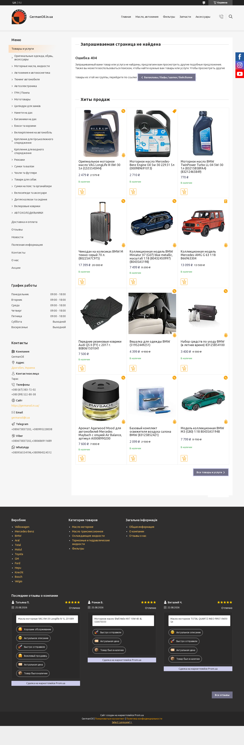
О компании (136, 531)
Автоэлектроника (25, 86)
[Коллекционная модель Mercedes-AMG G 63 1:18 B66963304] (203, 223)
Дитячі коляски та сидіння (30, 199)
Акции (15, 267)
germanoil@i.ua (20, 417)
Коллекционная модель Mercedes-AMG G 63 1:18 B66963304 (198, 255)
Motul (18, 549)
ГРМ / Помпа (22, 92)
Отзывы (17, 229)
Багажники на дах (25, 119)
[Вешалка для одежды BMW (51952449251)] (152, 313)
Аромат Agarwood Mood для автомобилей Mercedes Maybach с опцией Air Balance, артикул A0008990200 (100, 433)
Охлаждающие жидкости (88, 535)
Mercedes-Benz (24, 531)
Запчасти (185, 16)
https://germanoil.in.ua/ (25, 405)
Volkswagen (22, 526)
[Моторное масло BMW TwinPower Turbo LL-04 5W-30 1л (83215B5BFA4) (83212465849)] (203, 133)
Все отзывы (222, 695)
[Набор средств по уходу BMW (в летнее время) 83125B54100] (203, 313)
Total (18, 544)
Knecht (19, 572)
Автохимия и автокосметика (32, 72)
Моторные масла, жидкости (32, 66)
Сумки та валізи (24, 166)
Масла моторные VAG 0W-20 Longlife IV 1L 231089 (46, 618)
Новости (17, 237)
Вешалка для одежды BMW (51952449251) (150, 343)
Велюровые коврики (27, 206)
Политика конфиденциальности (144, 718)
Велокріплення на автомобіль (33, 132)
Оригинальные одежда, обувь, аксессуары (33, 57)
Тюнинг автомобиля (27, 79)
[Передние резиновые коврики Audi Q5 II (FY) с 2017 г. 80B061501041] (101, 313)
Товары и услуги (22, 48)
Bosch (18, 576)
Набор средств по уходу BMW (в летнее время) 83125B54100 (203, 343)
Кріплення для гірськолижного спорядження (33, 141)
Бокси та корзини (25, 125)
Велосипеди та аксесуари (30, 192)
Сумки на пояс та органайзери (33, 186)
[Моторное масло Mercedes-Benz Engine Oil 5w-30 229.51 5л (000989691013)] (152, 133)
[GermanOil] (19, 16)
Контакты (18, 252)
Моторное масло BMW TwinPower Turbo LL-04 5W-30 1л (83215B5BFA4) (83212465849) (202, 166)
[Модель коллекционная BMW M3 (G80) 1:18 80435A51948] (203, 400)
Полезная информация (27, 244)
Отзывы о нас (137, 535)
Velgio (18, 581)
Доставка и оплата (24, 221)
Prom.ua (139, 715)
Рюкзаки (19, 159)
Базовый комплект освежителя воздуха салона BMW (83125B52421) (150, 431)
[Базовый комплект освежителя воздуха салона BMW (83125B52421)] (152, 400)
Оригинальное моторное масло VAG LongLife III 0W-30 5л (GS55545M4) (99, 165)
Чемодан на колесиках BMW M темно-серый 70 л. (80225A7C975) (101, 255)
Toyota (19, 554)
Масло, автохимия (147, 16)
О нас (15, 260)
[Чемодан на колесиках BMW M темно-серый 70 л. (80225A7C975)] (101, 223)
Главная (126, 16)
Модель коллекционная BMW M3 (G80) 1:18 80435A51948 (202, 429)
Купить (82, 191)
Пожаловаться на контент (110, 718)
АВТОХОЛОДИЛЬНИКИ (28, 212)
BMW (18, 535)
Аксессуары (203, 16)
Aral (17, 540)
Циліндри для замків (27, 106)
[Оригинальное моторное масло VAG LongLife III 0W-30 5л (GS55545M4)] (101, 133)
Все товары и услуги (209, 472)
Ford (17, 563)
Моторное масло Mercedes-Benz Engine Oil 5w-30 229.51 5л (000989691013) (152, 165)
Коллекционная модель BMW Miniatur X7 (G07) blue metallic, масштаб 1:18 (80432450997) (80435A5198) (151, 256)
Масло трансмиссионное (87, 531)
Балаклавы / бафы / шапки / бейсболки (168, 77)
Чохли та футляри (25, 172)
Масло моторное (82, 526)
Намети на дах (23, 112)
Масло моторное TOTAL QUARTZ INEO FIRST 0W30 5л (198, 620)
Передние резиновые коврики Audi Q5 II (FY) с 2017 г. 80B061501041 (100, 345)
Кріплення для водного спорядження (29, 151)
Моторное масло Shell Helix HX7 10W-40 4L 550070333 (118, 620)
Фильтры (169, 16)
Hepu (18, 567)
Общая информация (141, 526)
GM (17, 558)
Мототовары (22, 99)
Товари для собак (25, 179)
